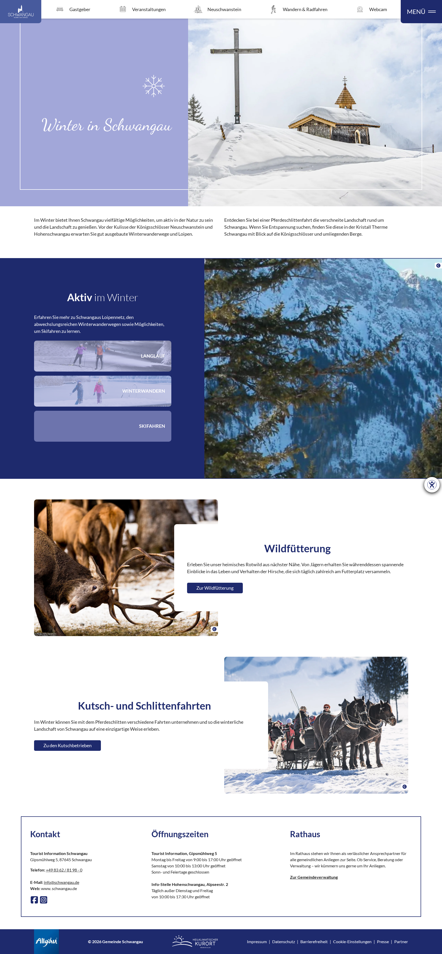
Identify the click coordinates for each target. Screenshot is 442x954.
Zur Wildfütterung (215, 588)
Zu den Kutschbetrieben (67, 745)
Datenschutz (283, 941)
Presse (383, 941)
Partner (401, 941)
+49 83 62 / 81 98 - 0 (64, 869)
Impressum (257, 941)
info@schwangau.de (61, 882)
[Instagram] (43, 900)
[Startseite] (20, 11)
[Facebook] (34, 900)
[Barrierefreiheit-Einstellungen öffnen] (432, 484)
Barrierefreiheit (314, 941)
